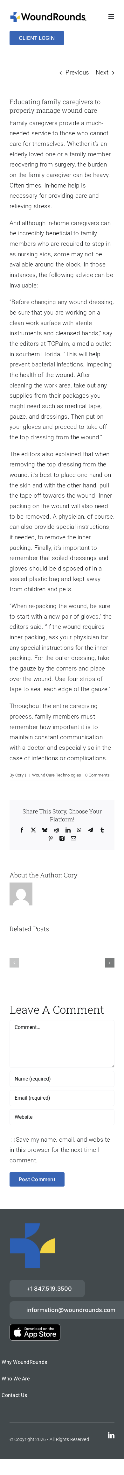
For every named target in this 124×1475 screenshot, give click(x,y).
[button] (14, 963)
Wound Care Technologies (56, 775)
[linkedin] (111, 1435)
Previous (77, 72)
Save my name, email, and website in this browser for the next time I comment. (60, 1150)
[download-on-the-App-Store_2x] (35, 1326)
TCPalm (58, 343)
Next (102, 72)
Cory (19, 775)
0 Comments (97, 775)
